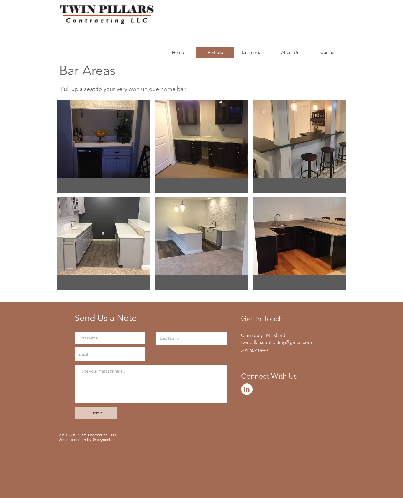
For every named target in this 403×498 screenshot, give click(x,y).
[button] (103, 146)
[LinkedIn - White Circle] (247, 389)
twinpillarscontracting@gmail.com (276, 342)
